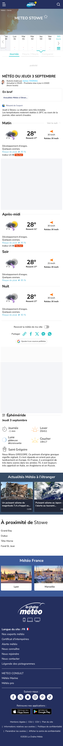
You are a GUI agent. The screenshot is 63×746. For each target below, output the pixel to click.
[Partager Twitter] (37, 334)
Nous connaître (10, 649)
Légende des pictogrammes (18, 663)
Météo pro (8, 683)
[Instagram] (35, 697)
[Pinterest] (42, 697)
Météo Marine (10, 678)
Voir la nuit (52, 123)
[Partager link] (24, 334)
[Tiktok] (50, 697)
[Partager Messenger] (43, 334)
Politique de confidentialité (50, 726)
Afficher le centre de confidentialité (44, 731)
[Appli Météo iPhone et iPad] (20, 712)
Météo (3, 10)
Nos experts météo (13, 634)
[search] (58, 4)
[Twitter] (20, 697)
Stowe (9, 10)
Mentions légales (18, 721)
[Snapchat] (28, 697)
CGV (37, 721)
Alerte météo (9, 644)
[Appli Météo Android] (42, 712)
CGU (30, 721)
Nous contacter (10, 659)
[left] (3, 42)
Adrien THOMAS (30, 81)
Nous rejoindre (10, 654)
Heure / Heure (30, 54)
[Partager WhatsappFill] (50, 334)
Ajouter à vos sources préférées (33, 341)
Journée (14, 54)
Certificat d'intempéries (15, 639)
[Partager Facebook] (31, 334)
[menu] (4, 4)
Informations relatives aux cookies (19, 726)
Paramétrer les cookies (15, 731)
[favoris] (45, 17)
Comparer (47, 54)
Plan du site (47, 721)
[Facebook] (13, 697)
